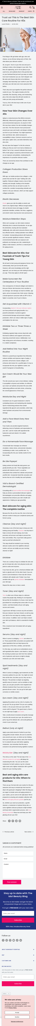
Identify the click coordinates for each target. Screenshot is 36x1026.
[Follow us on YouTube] (13, 940)
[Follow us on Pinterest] (10, 940)
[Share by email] (20, 821)
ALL (4, 11)
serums (21, 638)
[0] (33, 7)
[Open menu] (2, 7)
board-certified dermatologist (21, 490)
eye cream (21, 711)
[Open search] (30, 7)
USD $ (4, 993)
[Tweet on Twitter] (16, 821)
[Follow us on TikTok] (17, 940)
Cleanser (21, 530)
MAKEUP (21, 11)
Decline (17, 1017)
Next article (28, 832)
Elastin (5, 203)
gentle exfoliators (20, 579)
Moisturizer (8, 752)
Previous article (9, 832)
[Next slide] (33, 11)
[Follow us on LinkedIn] (20, 940)
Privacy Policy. (12, 1007)
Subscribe (18, 920)
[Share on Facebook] (9, 821)
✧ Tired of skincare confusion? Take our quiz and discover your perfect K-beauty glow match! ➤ (18, 2)
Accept (17, 1012)
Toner (4, 595)
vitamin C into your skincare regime (21, 308)
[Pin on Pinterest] (13, 821)
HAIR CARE (31, 11)
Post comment (12, 882)
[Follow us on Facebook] (3, 940)
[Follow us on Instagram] (6, 940)
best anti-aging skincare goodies (14, 799)
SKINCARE (12, 11)
